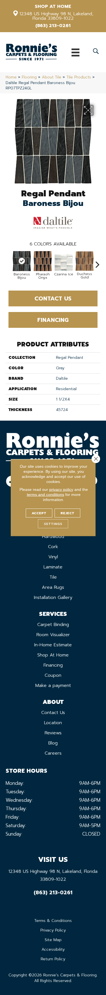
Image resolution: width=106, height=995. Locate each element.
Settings (53, 523)
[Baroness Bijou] (21, 261)
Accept (39, 512)
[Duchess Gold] (84, 261)
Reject (67, 512)
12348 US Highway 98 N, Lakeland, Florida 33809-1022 (56, 16)
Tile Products (78, 77)
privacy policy (61, 489)
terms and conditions (45, 494)
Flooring (29, 77)
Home (11, 77)
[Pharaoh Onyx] (42, 261)
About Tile (51, 77)
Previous (8, 261)
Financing (53, 320)
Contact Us (53, 298)
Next (97, 261)
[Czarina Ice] (63, 263)
